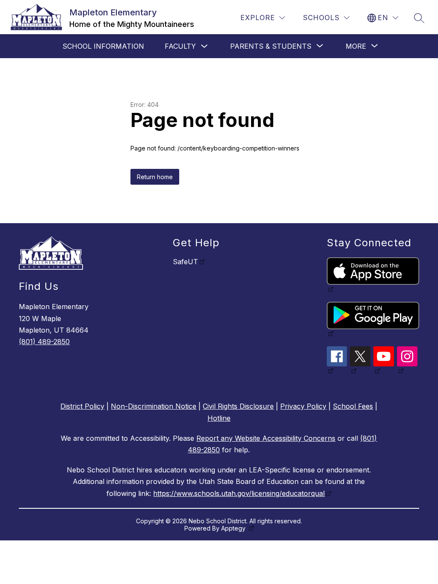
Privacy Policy (303, 406)
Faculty (180, 46)
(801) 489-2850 (44, 341)
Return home (155, 176)
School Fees (353, 406)
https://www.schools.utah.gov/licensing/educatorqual (239, 493)
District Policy (82, 406)
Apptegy (234, 528)
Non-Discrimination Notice (153, 406)
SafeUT (185, 261)
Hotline (219, 418)
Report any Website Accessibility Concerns (265, 438)
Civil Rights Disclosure (238, 406)
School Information (103, 46)
